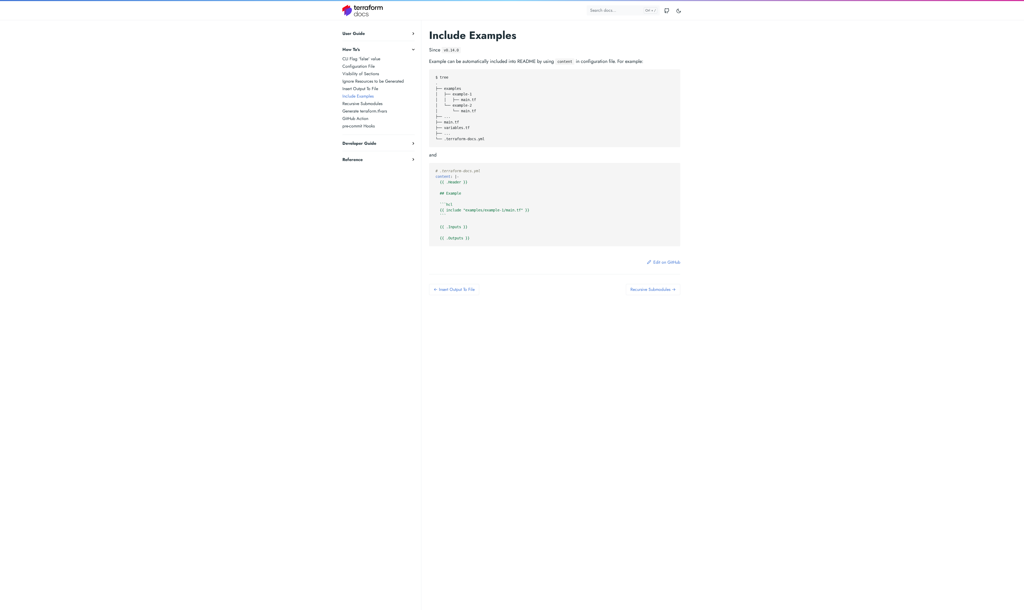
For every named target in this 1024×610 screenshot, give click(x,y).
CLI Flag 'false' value (361, 59)
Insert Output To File (360, 89)
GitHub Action (355, 118)
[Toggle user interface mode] (679, 10)
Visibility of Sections (360, 74)
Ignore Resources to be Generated (373, 81)
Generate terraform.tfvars (364, 111)
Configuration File (358, 66)
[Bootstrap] (362, 11)
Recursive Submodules (362, 104)
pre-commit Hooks (358, 126)
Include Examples (358, 96)
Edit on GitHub (666, 262)
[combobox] (623, 10)
